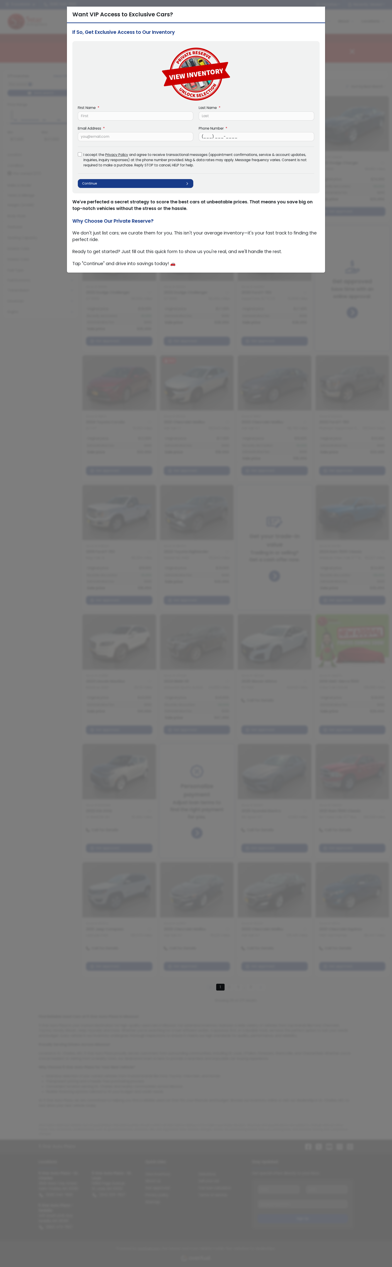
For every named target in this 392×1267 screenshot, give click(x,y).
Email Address (91, 128)
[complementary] (378, 1253)
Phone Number (213, 128)
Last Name (209, 107)
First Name (88, 107)
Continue (89, 183)
